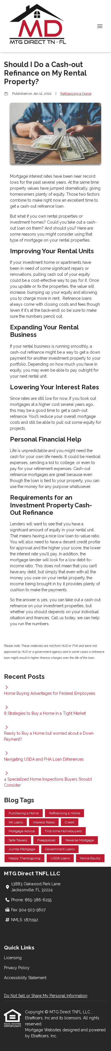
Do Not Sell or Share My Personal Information (45, 995)
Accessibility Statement (25, 977)
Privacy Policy (17, 967)
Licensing (13, 957)
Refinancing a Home (75, 94)
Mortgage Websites (43, 1030)
